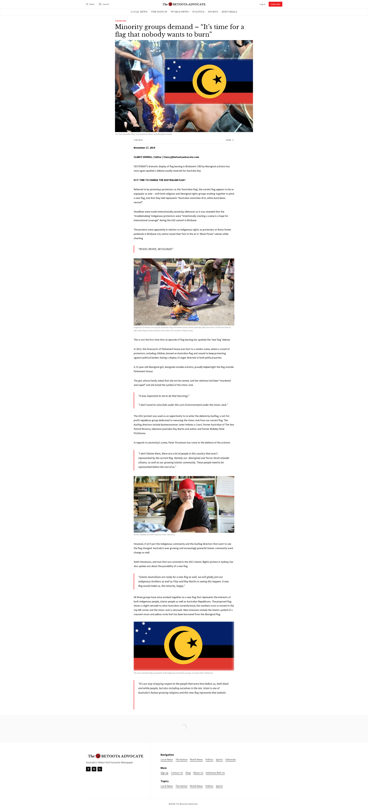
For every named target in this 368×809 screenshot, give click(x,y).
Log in (262, 4)
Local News (167, 786)
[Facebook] (88, 769)
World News (196, 786)
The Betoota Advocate (187, 803)
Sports (219, 786)
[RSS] (99, 769)
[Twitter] (94, 769)
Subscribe (275, 4)
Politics (209, 786)
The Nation (120, 21)
